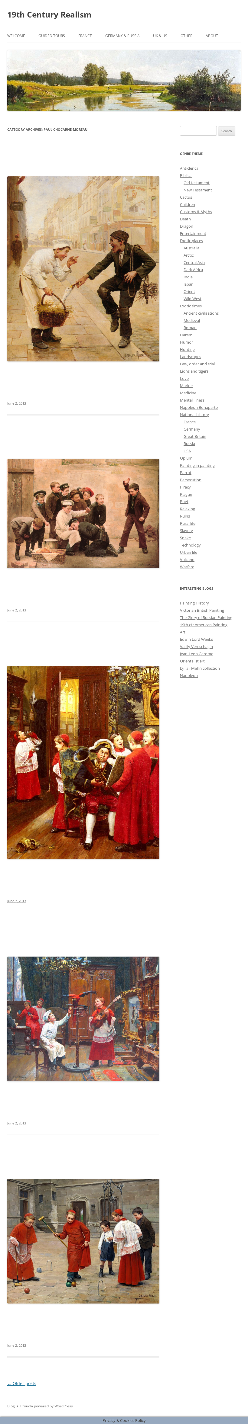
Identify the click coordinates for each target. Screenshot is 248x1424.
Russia (189, 443)
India (188, 277)
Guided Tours (51, 35)
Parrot (185, 472)
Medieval (192, 320)
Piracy (185, 487)
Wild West (192, 298)
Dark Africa (193, 269)
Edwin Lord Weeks (196, 639)
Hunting (187, 349)
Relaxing (187, 509)
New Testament (198, 190)
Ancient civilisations (201, 313)
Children (187, 204)
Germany (192, 429)
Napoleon (189, 675)
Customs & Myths (196, 211)
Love (184, 378)
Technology (190, 545)
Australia (191, 248)
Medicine (188, 393)
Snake (185, 537)
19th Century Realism (49, 14)
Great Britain (195, 436)
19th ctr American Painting (203, 624)
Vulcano (187, 559)
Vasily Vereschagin (196, 646)
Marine (186, 385)
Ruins (185, 516)
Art (182, 632)
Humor (186, 342)
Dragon (186, 226)
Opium (186, 458)
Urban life (188, 552)
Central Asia (194, 262)
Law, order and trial (197, 364)
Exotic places (191, 240)
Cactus (186, 197)
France (85, 35)
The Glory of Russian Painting (206, 617)
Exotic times (191, 306)
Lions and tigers (194, 371)
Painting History (194, 603)
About (212, 35)
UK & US (160, 35)
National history (194, 414)
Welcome (16, 35)
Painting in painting (197, 465)
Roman (190, 327)
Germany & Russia (122, 35)
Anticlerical (189, 168)
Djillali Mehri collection (200, 668)
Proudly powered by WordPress (46, 1406)
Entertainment (193, 233)
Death (185, 219)
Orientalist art (192, 661)
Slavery (186, 530)
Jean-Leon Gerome (196, 653)
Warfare (187, 566)
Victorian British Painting (202, 610)
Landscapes (190, 356)
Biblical (186, 175)
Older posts (21, 1383)
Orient (189, 291)
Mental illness (192, 400)
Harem (186, 335)
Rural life (187, 523)
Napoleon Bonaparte (199, 407)
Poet (184, 501)
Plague (186, 494)
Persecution (190, 480)
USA (187, 451)
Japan (189, 284)
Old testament (197, 182)
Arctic (189, 255)
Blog (11, 1406)
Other (186, 35)
